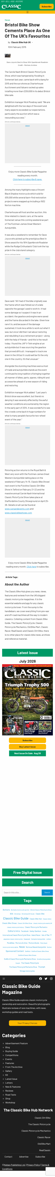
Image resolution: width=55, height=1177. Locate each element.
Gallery (8, 1071)
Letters (48, 939)
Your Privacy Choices (27, 1023)
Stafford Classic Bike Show (40, 951)
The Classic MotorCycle (30, 963)
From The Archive (13, 1067)
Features (9, 1063)
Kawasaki (27, 939)
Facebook (25, 931)
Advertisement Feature (16, 1043)
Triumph (41, 967)
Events (8, 1059)
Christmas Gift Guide (28, 914)
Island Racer (36, 935)
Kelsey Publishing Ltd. (14, 1164)
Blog (7, 1047)
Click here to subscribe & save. (27, 179)
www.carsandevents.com (17, 508)
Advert (27, 125)
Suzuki (18, 963)
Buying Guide (11, 1051)
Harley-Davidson (35, 931)
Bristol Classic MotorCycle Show (41, 910)
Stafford (27, 951)
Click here (31, 566)
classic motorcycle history (15, 927)
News (7, 20)
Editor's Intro (14, 931)
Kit (6, 1075)
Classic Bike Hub (36, 919)
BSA (11, 914)
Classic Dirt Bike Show (25, 923)
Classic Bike (40, 914)
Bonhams (6, 910)
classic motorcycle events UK (42, 923)
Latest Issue (11, 1078)
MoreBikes (10, 943)
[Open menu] (27, 12)
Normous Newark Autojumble (36, 947)
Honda (44, 931)
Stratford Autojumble (43, 959)
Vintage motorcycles (27, 971)
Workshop (10, 1102)
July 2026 (27, 661)
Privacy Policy (33, 1164)
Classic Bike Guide (16, 918)
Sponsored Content (15, 951)
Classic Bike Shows (9, 923)
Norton (49, 947)
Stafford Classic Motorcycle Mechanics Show (20, 959)
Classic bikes (47, 919)
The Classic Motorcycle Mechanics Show (23, 967)
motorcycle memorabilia (10, 947)
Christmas (17, 914)
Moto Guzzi (43, 943)
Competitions (11, 1055)
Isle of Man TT (47, 935)
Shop (7, 1098)
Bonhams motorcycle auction (20, 910)
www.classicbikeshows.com (18, 512)
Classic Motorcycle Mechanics (36, 927)
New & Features (13, 1086)
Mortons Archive (21, 943)
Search (47, 892)
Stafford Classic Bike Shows (27, 955)
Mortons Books (34, 943)
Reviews (9, 1090)
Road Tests (10, 1094)
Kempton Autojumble (38, 939)
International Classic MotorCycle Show (16, 935)
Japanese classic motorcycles (13, 939)
